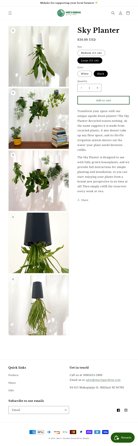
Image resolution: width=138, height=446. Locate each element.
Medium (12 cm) (91, 52)
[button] (10, 13)
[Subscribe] (65, 410)
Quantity (82, 81)
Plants (12, 382)
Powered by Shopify (80, 438)
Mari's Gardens (64, 438)
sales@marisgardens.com (103, 380)
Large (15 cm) (90, 60)
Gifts (11, 390)
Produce (13, 375)
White (85, 73)
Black (100, 73)
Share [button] (84, 200)
